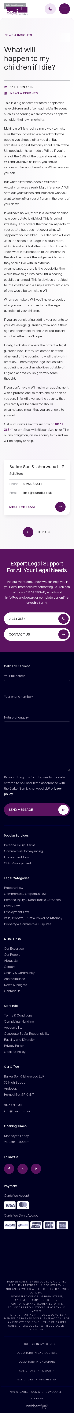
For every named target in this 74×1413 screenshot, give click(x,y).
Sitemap (37, 1398)
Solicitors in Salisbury (37, 1361)
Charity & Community (19, 973)
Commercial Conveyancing (23, 851)
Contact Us (12, 991)
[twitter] (22, 1169)
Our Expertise (14, 948)
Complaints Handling (19, 1021)
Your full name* (15, 676)
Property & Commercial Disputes (27, 924)
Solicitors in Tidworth (37, 1370)
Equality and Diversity (19, 1040)
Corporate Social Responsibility (26, 1033)
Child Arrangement (17, 863)
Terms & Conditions (18, 1015)
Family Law (12, 906)
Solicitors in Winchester (37, 1379)
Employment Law (16, 857)
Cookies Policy (14, 1052)
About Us (11, 961)
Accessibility (13, 1027)
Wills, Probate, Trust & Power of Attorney (33, 918)
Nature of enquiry (16, 717)
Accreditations (14, 979)
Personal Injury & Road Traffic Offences (32, 900)
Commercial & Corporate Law (25, 894)
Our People (12, 954)
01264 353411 (35, 592)
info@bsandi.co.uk (20, 597)
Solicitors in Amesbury (37, 1343)
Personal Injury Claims (19, 845)
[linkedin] (36, 1169)
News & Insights (18, 35)
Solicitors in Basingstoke (37, 1352)
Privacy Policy (14, 1046)
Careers (10, 967)
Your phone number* (19, 696)
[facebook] (9, 1169)
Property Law (13, 888)
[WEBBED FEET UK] (37, 1405)
